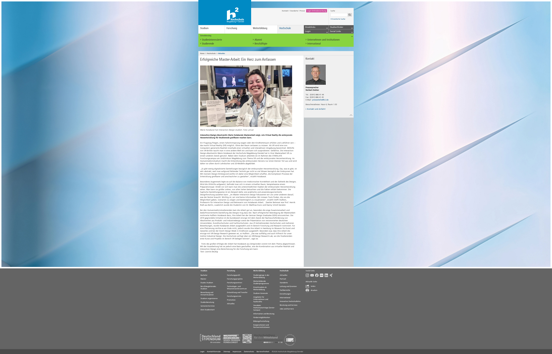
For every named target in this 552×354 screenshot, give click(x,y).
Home (202, 53)
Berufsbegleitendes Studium (208, 287)
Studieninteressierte (212, 39)
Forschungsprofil (233, 275)
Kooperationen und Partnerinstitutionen (261, 326)
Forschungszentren (234, 283)
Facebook (317, 275)
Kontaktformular (214, 352)
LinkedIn (327, 275)
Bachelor (204, 275)
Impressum (237, 352)
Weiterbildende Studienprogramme (261, 282)
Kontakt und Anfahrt (316, 109)
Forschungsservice (234, 296)
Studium (204, 28)
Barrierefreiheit (263, 352)
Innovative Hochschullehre (290, 301)
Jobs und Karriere (287, 309)
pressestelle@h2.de (320, 100)
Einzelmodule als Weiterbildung (260, 288)
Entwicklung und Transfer (237, 292)
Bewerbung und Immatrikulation (207, 293)
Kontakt (285, 11)
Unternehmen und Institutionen (323, 39)
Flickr (322, 275)
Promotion (231, 300)
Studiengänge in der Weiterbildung (261, 276)
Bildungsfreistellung (261, 321)
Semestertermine (208, 306)
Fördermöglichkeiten (261, 317)
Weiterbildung (260, 28)
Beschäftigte (261, 43)
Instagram (308, 275)
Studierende (208, 43)
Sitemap (226, 352)
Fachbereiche (285, 290)
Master (203, 279)
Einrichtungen (285, 294)
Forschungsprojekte (235, 279)
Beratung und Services (288, 305)
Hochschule (285, 28)
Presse (302, 11)
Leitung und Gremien (288, 286)
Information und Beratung (263, 314)
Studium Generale (260, 293)
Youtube (312, 275)
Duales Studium (207, 283)
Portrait (283, 279)
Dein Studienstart (208, 310)
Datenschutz (249, 352)
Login (202, 352)
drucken (314, 290)
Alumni (258, 39)
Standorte (294, 11)
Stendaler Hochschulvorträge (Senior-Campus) (264, 307)
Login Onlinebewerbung (316, 11)
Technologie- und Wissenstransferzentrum (237, 287)
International (314, 43)
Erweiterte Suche (338, 19)
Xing (331, 275)
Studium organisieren (209, 298)
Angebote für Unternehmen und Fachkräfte (260, 299)
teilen (313, 286)
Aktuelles (221, 53)
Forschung (232, 28)
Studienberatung (207, 302)
